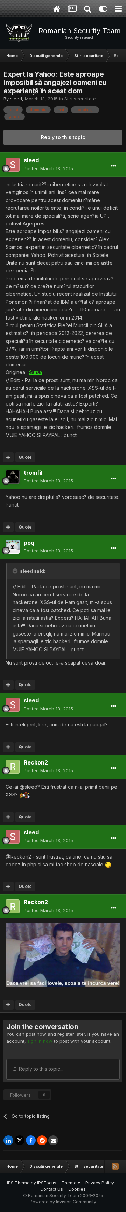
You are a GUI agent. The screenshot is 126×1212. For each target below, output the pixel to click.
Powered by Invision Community (63, 1201)
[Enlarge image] (24, 794)
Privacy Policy (99, 1182)
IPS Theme (18, 1182)
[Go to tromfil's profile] (13, 477)
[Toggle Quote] (16, 571)
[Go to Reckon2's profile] (13, 767)
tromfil (33, 472)
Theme (70, 1182)
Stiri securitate (80, 98)
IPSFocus (46, 1182)
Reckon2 (36, 762)
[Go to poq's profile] (13, 547)
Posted (48, 168)
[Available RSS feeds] (115, 1166)
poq (29, 542)
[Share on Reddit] (42, 1140)
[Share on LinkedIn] (8, 1140)
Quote (25, 457)
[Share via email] (53, 1140)
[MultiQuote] (8, 457)
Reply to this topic (63, 137)
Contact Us (51, 1189)
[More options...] (113, 166)
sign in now (39, 1041)
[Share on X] (19, 1140)
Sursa (35, 372)
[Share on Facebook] (31, 1140)
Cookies (77, 1189)
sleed (16, 98)
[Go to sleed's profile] (13, 165)
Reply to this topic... (40, 1069)
